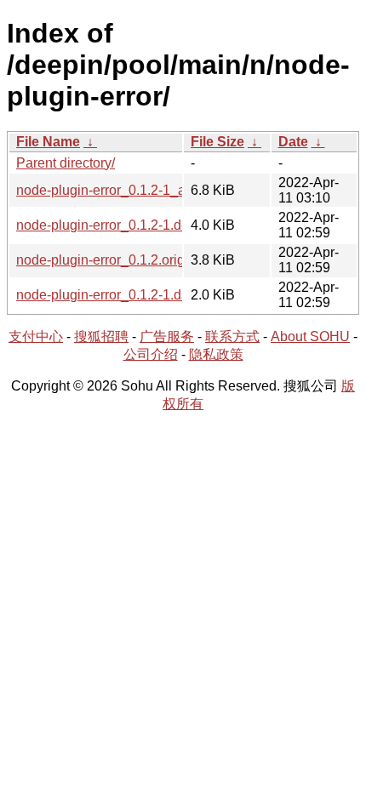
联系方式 (232, 336)
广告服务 (167, 336)
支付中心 (36, 336)
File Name (48, 141)
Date (293, 141)
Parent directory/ (65, 163)
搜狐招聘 (101, 336)
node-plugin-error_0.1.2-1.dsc (105, 295)
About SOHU (310, 336)
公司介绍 (150, 354)
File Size (217, 141)
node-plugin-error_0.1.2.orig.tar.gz (118, 260)
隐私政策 (216, 354)
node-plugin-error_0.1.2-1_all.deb (117, 190)
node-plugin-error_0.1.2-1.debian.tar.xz (133, 225)
